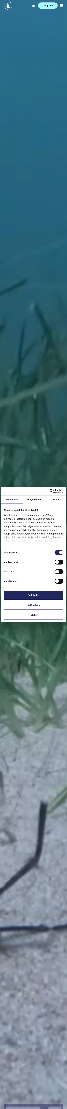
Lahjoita (48, 5)
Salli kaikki (33, 595)
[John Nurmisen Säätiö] (8, 5)
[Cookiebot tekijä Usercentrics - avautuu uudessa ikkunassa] (49, 491)
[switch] (59, 563)
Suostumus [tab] (12, 499)
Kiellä (34, 615)
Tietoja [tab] (55, 499)
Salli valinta (33, 605)
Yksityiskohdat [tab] (33, 499)
